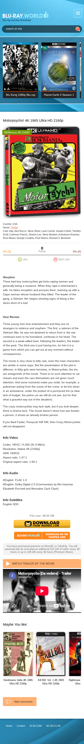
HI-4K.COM (35, 726)
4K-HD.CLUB (53, 726)
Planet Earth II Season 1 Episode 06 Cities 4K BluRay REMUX (59, 95)
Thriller (14, 227)
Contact (21, 726)
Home (9, 726)
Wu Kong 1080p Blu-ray (20, 94)
